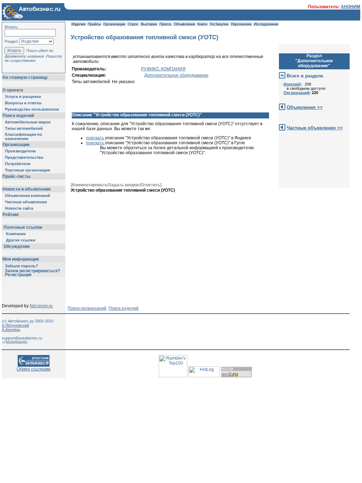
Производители (20, 151)
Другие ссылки (20, 240)
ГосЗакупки (219, 24)
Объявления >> (305, 107)
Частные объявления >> (315, 127)
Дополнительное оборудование (176, 75)
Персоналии (241, 24)
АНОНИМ (350, 6)
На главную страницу (25, 77)
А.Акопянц (11, 329)
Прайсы (94, 24)
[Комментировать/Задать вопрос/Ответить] (116, 184)
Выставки (149, 24)
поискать (95, 137)
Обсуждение (16, 246)
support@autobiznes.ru (22, 338)
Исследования (266, 24)
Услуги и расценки (23, 96)
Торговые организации (27, 170)
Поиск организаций (87, 308)
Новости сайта (19, 208)
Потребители (17, 164)
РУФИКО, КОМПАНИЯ (163, 68)
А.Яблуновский (15, 325)
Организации (15, 144)
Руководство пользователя (32, 109)
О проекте (12, 90)
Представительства (24, 157)
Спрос (133, 24)
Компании (16, 234)
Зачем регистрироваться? (32, 270)
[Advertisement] (199, 209)
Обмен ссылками (34, 369)
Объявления (184, 24)
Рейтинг (10, 214)
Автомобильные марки (28, 122)
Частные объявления (26, 202)
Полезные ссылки (22, 227)
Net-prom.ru (41, 305)
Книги (202, 24)
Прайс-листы (16, 176)
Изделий (292, 84)
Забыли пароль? (21, 266)
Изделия (78, 24)
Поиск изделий (18, 115)
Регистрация (18, 274)
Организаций (296, 93)
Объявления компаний (27, 195)
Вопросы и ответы (23, 103)
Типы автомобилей (24, 128)
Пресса (165, 24)
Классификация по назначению (23, 136)
